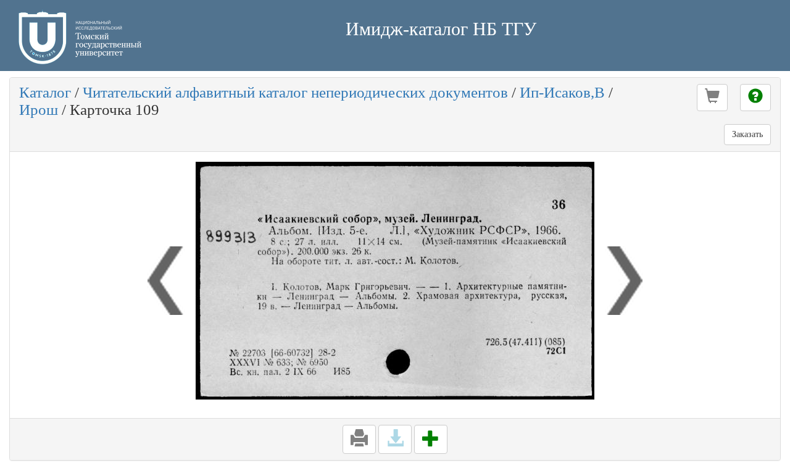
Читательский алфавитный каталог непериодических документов (295, 92)
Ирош (38, 109)
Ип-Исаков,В (562, 92)
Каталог (45, 92)
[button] (712, 97)
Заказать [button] (747, 134)
